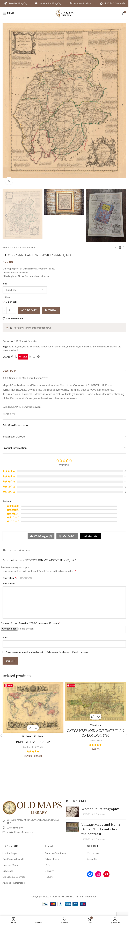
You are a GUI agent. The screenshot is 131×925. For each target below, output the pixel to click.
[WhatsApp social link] (34, 356)
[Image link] (33, 807)
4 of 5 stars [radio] (28, 578)
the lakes (112, 346)
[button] (6, 105)
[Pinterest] (106, 874)
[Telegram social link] (38, 356)
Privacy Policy (52, 859)
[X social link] (16, 356)
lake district (85, 346)
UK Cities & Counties (23, 247)
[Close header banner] (124, 3)
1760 (14, 346)
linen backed (99, 346)
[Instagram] (98, 874)
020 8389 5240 (15, 827)
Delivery (49, 870)
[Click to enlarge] (9, 181)
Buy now (50, 310)
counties (34, 346)
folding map (60, 346)
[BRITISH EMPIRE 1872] (33, 707)
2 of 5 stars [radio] (23, 578)
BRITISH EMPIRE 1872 (33, 742)
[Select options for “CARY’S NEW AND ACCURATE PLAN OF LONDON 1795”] (93, 717)
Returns (49, 876)
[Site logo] (64, 12)
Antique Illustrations (14, 882)
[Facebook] (90, 874)
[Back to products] (120, 247)
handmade (72, 346)
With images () (43, 536)
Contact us (93, 853)
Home (6, 247)
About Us (92, 859)
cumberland (46, 346)
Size (5, 283)
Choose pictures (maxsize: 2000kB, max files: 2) (26, 623)
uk (119, 346)
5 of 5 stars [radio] (31, 578)
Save (25, 356)
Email (6, 637)
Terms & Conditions (55, 853)
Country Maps (10, 865)
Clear (7, 297)
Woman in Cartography (100, 809)
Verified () (68, 536)
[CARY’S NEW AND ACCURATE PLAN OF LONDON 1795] (95, 701)
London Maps (95, 740)
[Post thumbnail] (72, 812)
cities (26, 346)
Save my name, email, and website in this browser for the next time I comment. (47, 652)
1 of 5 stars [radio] (21, 578)
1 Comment (99, 814)
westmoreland (10, 350)
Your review (10, 583)
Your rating (9, 577)
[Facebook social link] (12, 356)
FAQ (47, 865)
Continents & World (33, 747)
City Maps (8, 870)
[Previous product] (116, 247)
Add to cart (29, 310)
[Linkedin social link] (30, 356)
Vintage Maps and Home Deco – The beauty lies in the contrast (101, 829)
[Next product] (124, 247)
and (20, 346)
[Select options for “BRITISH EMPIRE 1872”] (30, 728)
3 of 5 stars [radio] (26, 578)
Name (57, 623)
